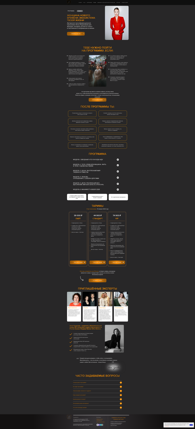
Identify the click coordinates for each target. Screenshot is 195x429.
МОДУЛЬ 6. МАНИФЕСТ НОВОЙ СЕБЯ (86, 189)
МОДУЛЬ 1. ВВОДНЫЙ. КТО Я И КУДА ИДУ (88, 159)
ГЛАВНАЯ (80, 2)
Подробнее (167, 426)
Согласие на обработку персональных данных (118, 421)
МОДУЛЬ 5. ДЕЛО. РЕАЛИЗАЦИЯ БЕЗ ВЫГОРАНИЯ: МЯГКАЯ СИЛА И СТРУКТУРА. (88, 184)
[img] (84, 262)
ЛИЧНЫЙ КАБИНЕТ (125, 2)
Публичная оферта (113, 425)
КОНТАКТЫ (118, 2)
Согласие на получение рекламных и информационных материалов (116, 423)
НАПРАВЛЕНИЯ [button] (89, 2)
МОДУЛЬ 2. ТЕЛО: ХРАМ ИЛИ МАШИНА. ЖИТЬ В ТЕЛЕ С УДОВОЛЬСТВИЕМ (89, 165)
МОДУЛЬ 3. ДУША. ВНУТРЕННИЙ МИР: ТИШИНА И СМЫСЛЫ (87, 171)
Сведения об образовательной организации (106, 2)
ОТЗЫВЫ (94, 2)
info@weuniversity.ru (99, 419)
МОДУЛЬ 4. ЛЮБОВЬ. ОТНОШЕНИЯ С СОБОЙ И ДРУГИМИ (86, 177)
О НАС (84, 2)
